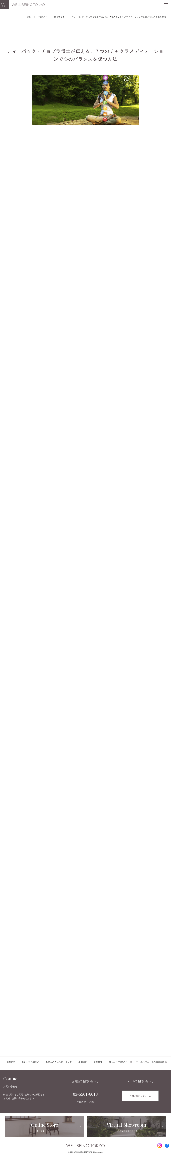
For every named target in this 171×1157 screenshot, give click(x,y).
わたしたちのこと (30, 1062)
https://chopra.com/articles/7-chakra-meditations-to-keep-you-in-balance (55, 749)
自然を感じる (136, 845)
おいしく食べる (136, 839)
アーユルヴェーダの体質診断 (150, 1062)
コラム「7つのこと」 (119, 1062)
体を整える (34, 845)
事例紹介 (82, 1062)
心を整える (85, 845)
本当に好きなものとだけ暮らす (34, 839)
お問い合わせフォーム (140, 1096)
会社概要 (98, 1062)
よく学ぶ (85, 852)
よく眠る (85, 839)
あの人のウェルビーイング (59, 1062)
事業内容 (11, 1062)
